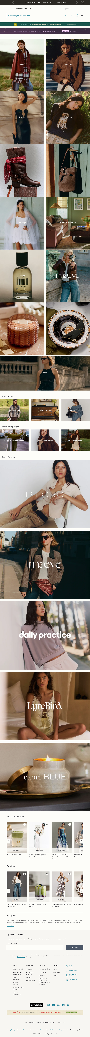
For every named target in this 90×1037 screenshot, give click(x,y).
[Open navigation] (82, 15)
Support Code (63, 1030)
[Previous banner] (12, 2)
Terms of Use (21, 1030)
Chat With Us (73, 979)
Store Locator (71, 966)
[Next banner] (77, 2)
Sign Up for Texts (73, 975)
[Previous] (9, 841)
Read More (10, 926)
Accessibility (44, 1030)
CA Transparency (33, 1030)
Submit (74, 947)
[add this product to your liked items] (24, 824)
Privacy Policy (21, 957)
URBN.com (53, 1030)
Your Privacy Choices (76, 1030)
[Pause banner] (82, 2)
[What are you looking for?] (66, 15)
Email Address (12, 943)
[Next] (81, 841)
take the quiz (61, 2)
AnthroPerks (73, 970)
